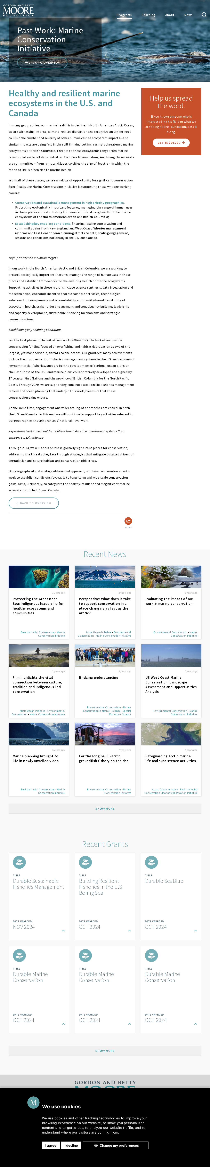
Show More (105, 808)
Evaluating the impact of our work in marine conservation (169, 601)
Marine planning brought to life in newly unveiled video (36, 758)
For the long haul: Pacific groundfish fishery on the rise (104, 758)
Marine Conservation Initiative (51, 634)
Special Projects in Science (120, 712)
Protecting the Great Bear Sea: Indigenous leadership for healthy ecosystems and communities (38, 605)
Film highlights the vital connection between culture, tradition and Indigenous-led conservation (37, 684)
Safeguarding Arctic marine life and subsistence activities (170, 758)
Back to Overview (44, 62)
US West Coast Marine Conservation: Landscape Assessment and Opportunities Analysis (171, 684)
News (188, 15)
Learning (148, 15)
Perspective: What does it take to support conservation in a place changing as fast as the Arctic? (105, 605)
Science (116, 711)
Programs (124, 15)
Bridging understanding (98, 677)
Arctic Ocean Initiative (98, 632)
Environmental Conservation (38, 632)
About (170, 15)
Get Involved (170, 142)
